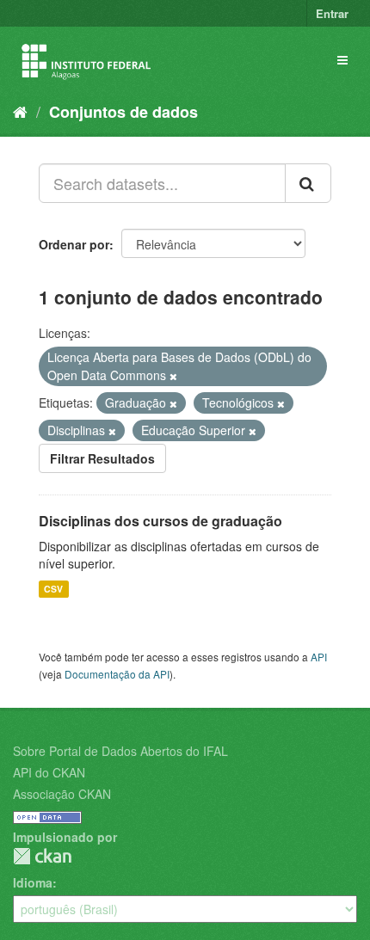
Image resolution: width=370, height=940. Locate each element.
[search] (308, 183)
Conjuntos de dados (123, 112)
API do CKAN (49, 772)
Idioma (32, 882)
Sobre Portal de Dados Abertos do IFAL (120, 750)
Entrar (332, 13)
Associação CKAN (62, 793)
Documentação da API (117, 674)
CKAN (42, 856)
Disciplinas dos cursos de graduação (160, 521)
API (319, 656)
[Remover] (173, 376)
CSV (53, 588)
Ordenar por (74, 244)
